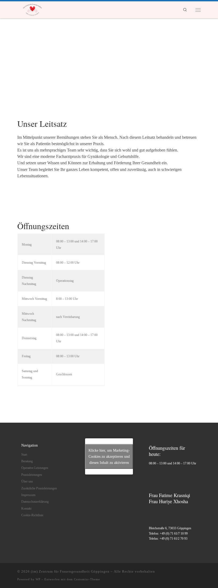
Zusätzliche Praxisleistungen (39, 488)
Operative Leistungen (34, 468)
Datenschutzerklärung (35, 501)
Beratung (27, 461)
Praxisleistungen (31, 475)
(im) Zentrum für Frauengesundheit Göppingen (70, 571)
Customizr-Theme (87, 579)
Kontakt (26, 508)
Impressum (28, 495)
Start (24, 454)
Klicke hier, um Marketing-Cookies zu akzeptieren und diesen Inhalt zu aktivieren (109, 456)
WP (38, 579)
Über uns (27, 481)
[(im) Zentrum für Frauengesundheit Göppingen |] (32, 8)
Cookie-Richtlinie (32, 515)
